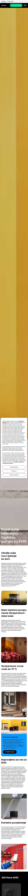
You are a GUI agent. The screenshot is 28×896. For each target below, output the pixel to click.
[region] (14, 448)
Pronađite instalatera (16, 5)
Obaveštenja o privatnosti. (8, 463)
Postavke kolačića (14, 467)
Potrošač (3, 1)
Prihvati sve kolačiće (14, 474)
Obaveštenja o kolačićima (19, 461)
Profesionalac (10, 1)
